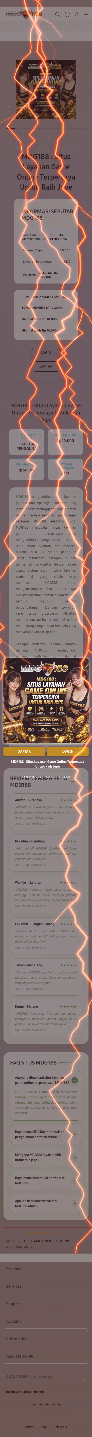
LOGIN (68, 751)
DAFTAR (24, 751)
